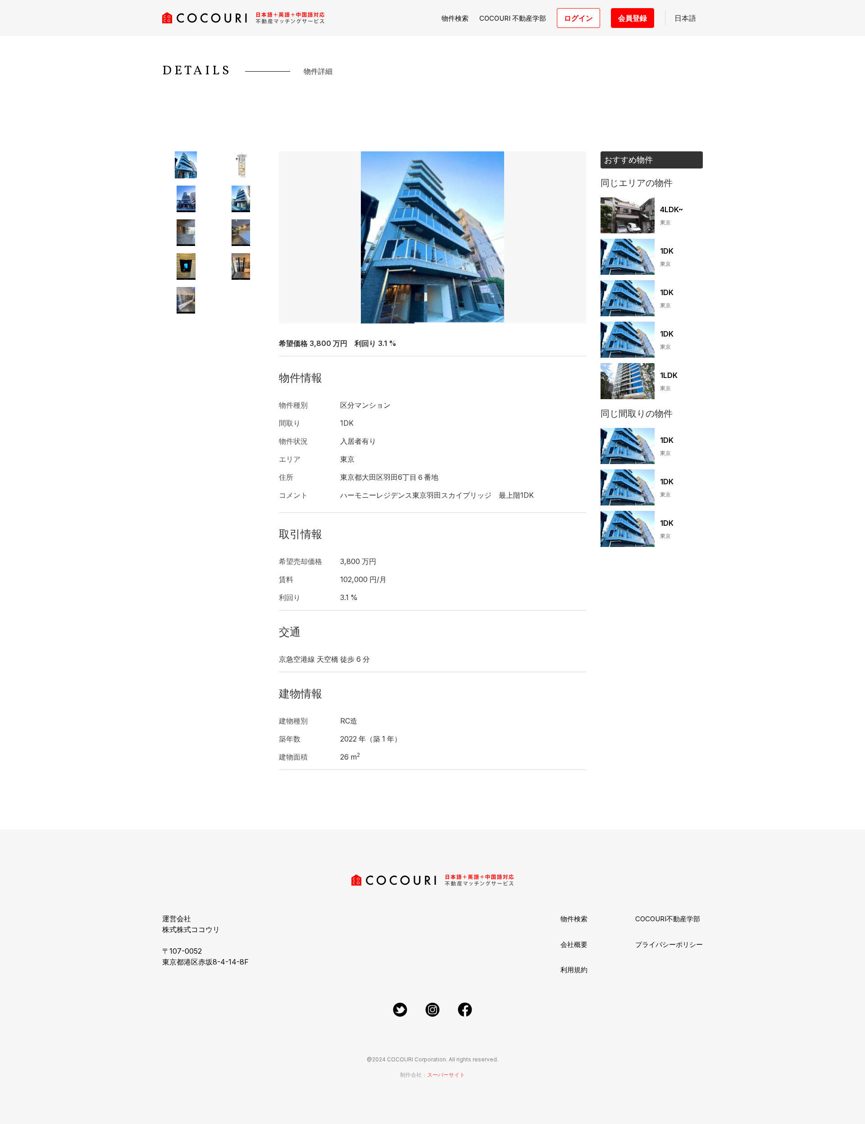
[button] (684, 18)
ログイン (578, 18)
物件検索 (455, 18)
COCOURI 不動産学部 (512, 18)
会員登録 (632, 18)
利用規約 (573, 969)
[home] (243, 18)
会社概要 (573, 944)
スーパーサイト (446, 1074)
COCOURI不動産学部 (667, 919)
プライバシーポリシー (669, 944)
